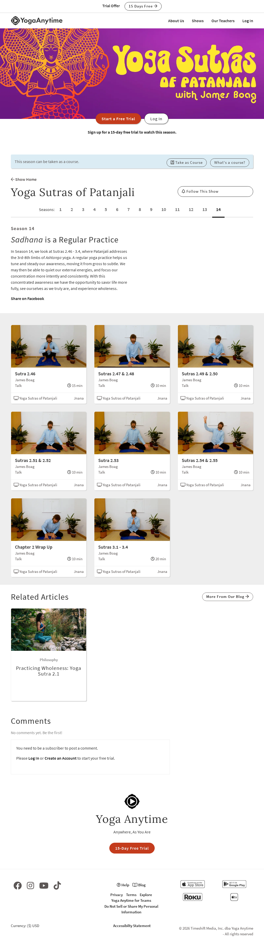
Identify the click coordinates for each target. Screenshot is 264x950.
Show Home (25, 179)
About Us (176, 20)
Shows (198, 20)
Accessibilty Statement (132, 925)
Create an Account (61, 758)
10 (163, 209)
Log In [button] (156, 118)
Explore (146, 894)
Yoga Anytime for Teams (131, 900)
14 (218, 209)
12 (191, 209)
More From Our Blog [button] (225, 596)
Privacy (116, 894)
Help (125, 884)
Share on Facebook (27, 298)
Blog (141, 884)
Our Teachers (223, 20)
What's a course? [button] (229, 162)
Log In (247, 20)
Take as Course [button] (188, 162)
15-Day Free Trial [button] (132, 848)
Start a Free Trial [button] (118, 118)
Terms (131, 894)
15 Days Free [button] (141, 6)
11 (177, 209)
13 (204, 209)
